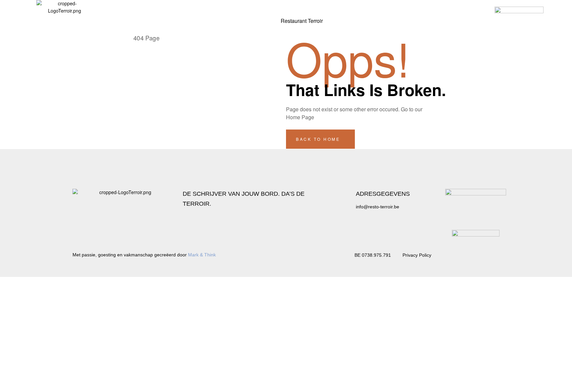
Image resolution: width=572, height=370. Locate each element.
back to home (319, 139)
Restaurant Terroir (302, 21)
